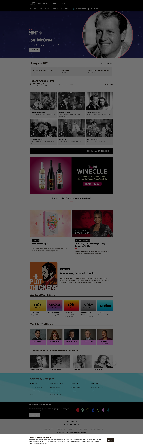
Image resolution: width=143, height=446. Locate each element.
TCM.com (38, 439)
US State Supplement (44, 443)
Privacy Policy (53, 441)
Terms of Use (63, 439)
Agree (110, 440)
